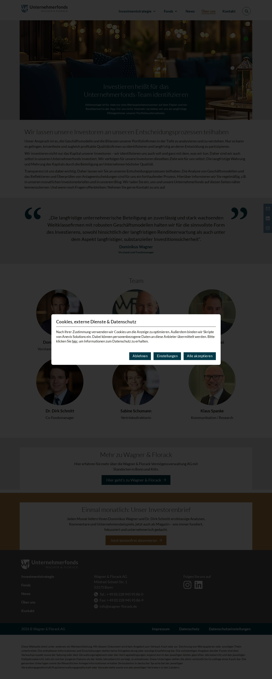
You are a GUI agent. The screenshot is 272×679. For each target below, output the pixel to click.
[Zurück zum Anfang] (264, 664)
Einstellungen (167, 356)
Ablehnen (140, 356)
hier (74, 341)
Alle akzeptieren (199, 356)
